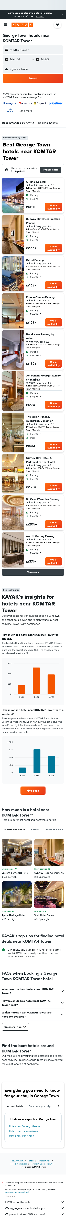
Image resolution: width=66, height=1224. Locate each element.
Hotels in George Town (41, 1163)
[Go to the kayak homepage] (22, 25)
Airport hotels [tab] (15, 1106)
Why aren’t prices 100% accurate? (25, 1214)
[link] (33, 791)
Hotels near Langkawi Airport (24, 1130)
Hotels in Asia (44, 1160)
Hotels (31, 1160)
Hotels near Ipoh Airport (21, 1135)
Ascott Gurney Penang (40, 536)
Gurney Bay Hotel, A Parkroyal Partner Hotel (40, 460)
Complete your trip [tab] (40, 1106)
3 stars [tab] (35, 829)
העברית (40, 16)
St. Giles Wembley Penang (42, 499)
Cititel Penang (35, 260)
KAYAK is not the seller (18, 1202)
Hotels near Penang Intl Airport (25, 1126)
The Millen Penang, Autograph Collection (39, 418)
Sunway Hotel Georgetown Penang (43, 221)
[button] (62, 14)
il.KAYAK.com (18, 1160)
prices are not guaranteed (17, 1192)
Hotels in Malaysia (18, 1163)
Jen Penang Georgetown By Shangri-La (43, 377)
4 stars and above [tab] (14, 829)
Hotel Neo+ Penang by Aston (40, 336)
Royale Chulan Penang (40, 297)
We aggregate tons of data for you (25, 1208)
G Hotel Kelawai (36, 181)
